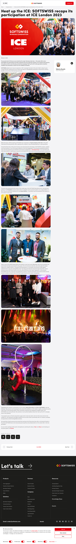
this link (12, 428)
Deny (63, 536)
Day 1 (36, 426)
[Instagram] (66, 521)
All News (39, 447)
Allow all (63, 529)
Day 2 (40, 426)
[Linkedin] (57, 521)
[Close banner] (74, 528)
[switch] (23, 542)
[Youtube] (63, 521)
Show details (52, 541)
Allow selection (63, 532)
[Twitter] (69, 521)
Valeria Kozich (60, 69)
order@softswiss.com (13, 521)
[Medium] (72, 521)
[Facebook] (60, 521)
